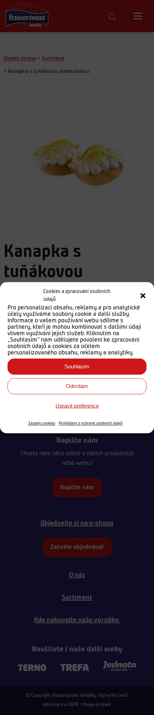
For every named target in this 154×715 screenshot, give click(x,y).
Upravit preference (77, 406)
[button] (142, 295)
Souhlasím (77, 366)
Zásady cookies (41, 423)
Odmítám (77, 386)
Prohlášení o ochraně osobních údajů (90, 423)
